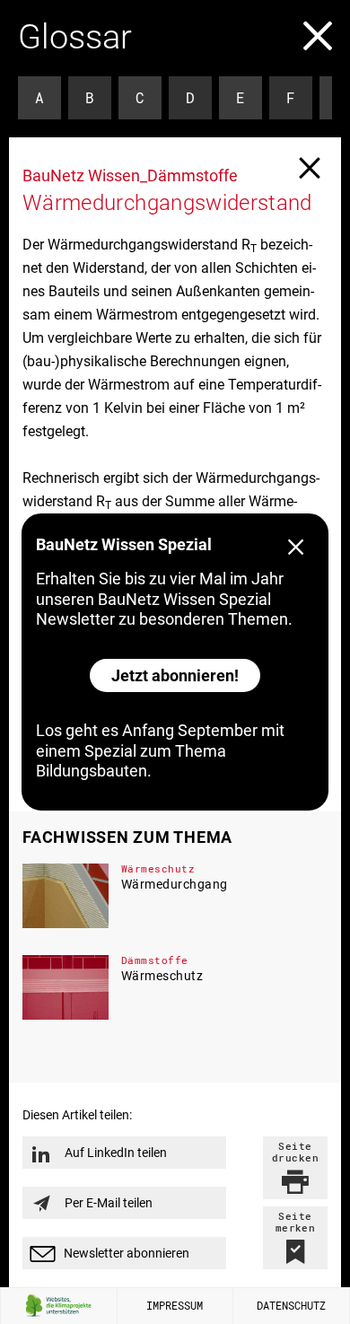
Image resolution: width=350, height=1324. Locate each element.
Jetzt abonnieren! (175, 675)
